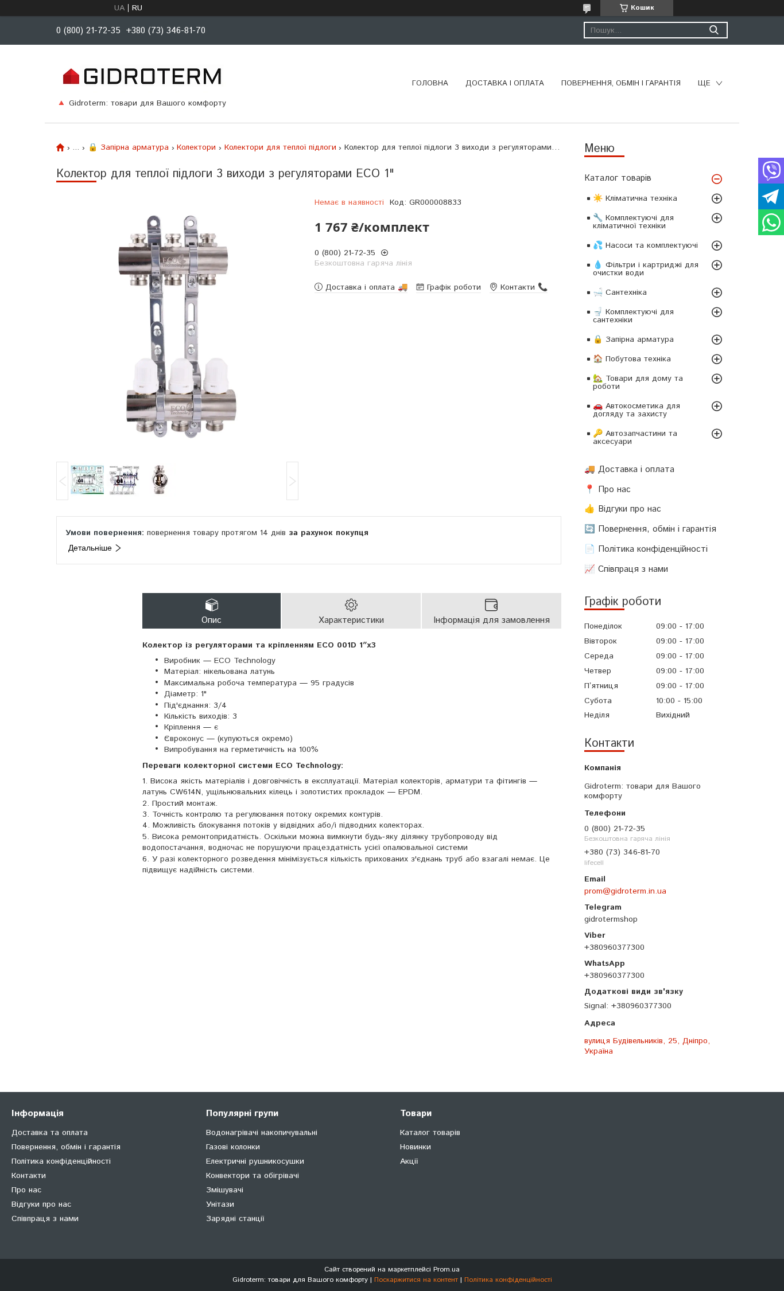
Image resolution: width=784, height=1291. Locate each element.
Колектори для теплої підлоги (280, 147)
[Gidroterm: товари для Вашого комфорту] (141, 75)
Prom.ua (446, 1269)
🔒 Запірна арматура (633, 339)
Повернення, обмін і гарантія (621, 83)
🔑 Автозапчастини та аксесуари (635, 437)
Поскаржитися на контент (416, 1280)
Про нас (26, 1190)
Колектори (196, 147)
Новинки (415, 1147)
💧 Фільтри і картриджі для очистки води (645, 269)
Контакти (28, 1175)
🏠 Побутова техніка (632, 359)
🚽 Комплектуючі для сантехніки (633, 316)
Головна (430, 83)
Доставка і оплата (504, 83)
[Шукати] (714, 30)
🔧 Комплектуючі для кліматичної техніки (633, 222)
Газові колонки (233, 1147)
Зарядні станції (235, 1218)
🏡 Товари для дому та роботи (638, 382)
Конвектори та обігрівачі (252, 1175)
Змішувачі (224, 1190)
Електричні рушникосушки (255, 1161)
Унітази (220, 1204)
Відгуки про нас (41, 1204)
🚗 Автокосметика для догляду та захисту (636, 410)
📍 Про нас (607, 489)
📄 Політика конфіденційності (646, 549)
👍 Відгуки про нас (622, 509)
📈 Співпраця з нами (626, 569)
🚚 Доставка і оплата (629, 469)
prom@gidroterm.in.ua (625, 891)
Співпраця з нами (45, 1218)
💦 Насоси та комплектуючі (645, 245)
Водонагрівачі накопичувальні (261, 1132)
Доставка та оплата (49, 1132)
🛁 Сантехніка (620, 292)
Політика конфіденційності (61, 1161)
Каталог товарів (617, 178)
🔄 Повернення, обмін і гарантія (650, 529)
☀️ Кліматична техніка (635, 198)
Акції (409, 1161)
